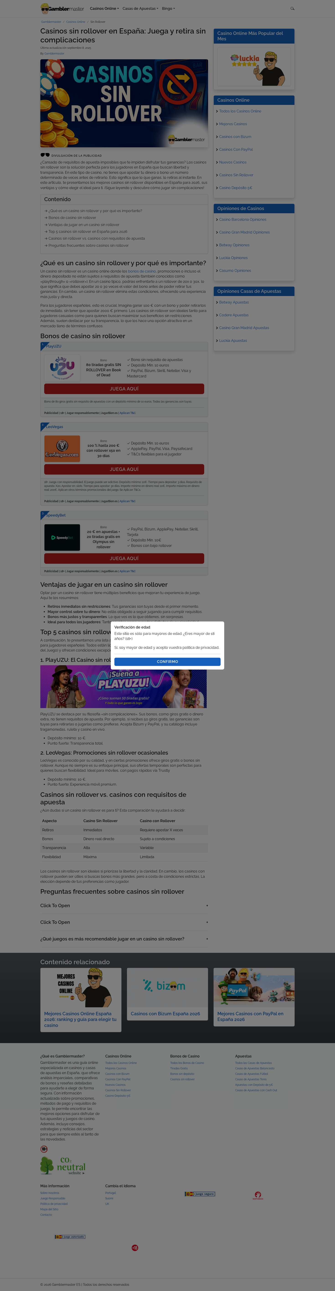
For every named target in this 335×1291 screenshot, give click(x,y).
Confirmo (167, 662)
